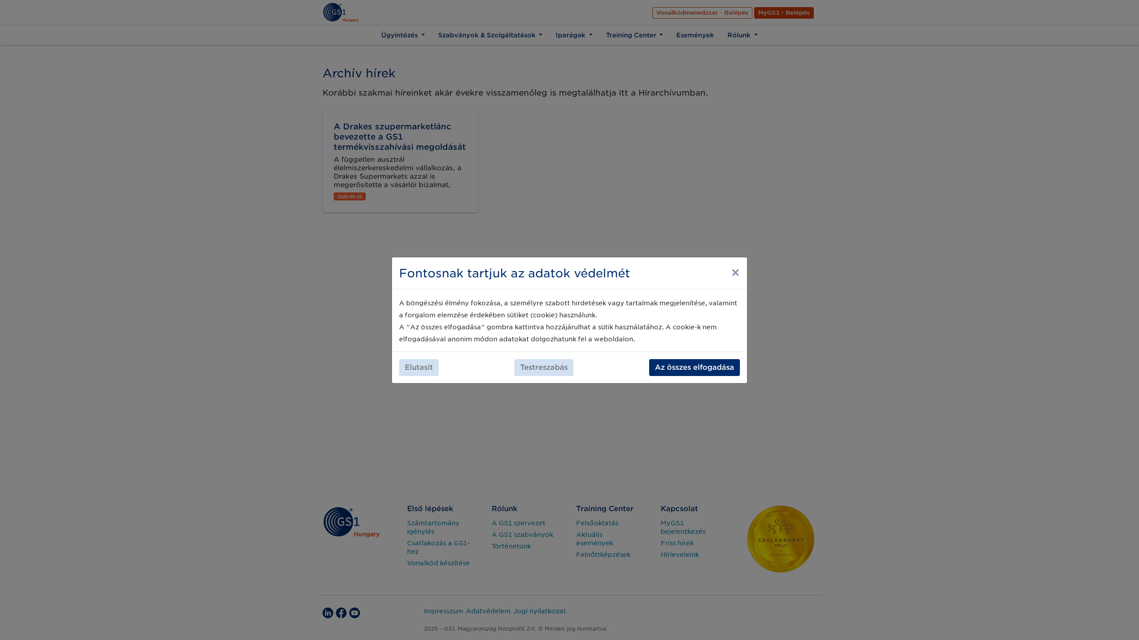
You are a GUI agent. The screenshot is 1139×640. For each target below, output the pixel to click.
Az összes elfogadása (694, 367)
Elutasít (419, 367)
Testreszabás (544, 367)
